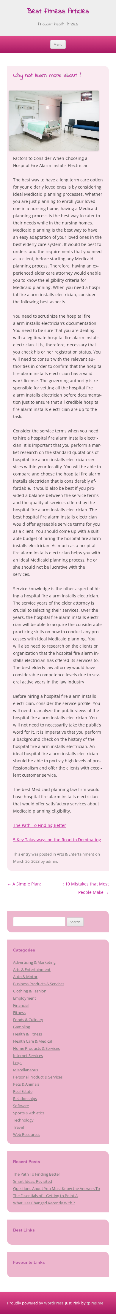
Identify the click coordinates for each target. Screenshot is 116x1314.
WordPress (53, 1303)
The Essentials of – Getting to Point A (45, 1195)
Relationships (25, 1098)
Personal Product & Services (37, 1077)
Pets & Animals (26, 1084)
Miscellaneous (25, 1070)
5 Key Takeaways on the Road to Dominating (57, 839)
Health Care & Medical (32, 1041)
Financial (21, 1005)
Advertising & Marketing (34, 962)
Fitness (19, 1012)
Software (21, 1105)
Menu (58, 44)
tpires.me (95, 1303)
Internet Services (28, 1055)
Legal (17, 1062)
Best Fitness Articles (58, 11)
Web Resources (26, 1134)
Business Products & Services (38, 983)
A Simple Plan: (24, 884)
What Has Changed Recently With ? (44, 1203)
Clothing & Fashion (29, 991)
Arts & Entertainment (75, 854)
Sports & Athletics (28, 1113)
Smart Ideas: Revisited (32, 1181)
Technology (23, 1120)
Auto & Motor (25, 976)
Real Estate (22, 1091)
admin (51, 861)
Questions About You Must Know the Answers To (56, 1188)
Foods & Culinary (28, 1019)
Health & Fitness (27, 1034)
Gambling (21, 1027)
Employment (24, 998)
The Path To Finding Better (39, 825)
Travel (18, 1127)
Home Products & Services (36, 1048)
